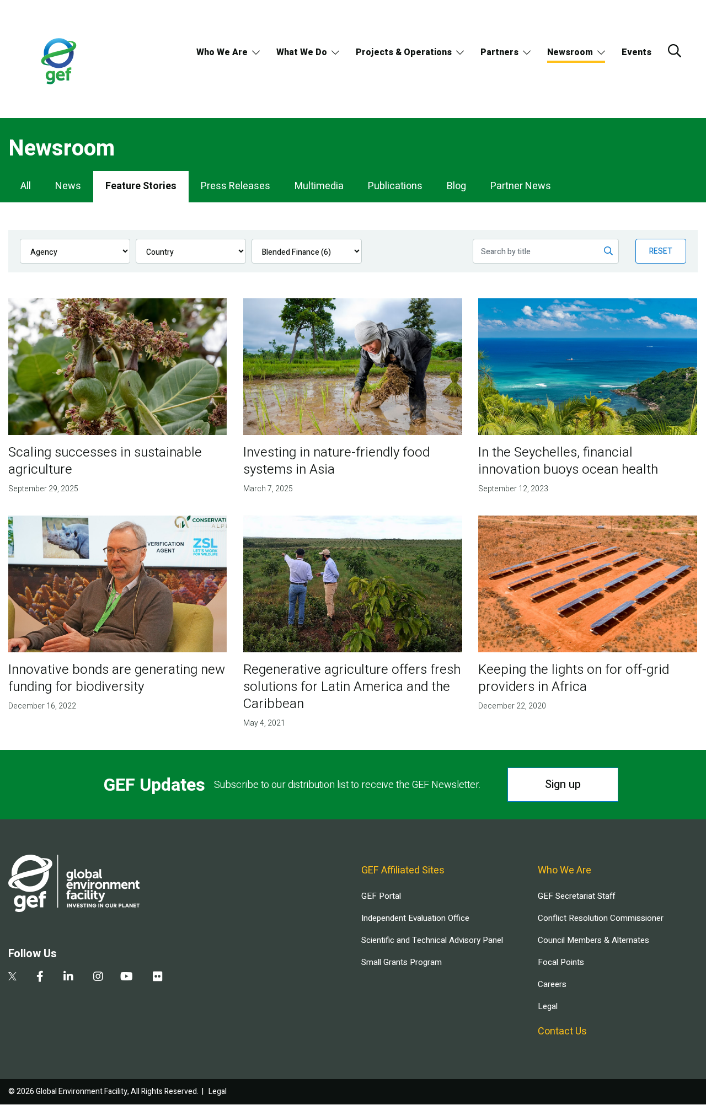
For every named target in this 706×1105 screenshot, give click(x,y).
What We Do (301, 52)
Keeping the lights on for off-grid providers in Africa (573, 678)
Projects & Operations (404, 52)
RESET (660, 251)
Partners (499, 52)
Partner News (520, 186)
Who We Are (222, 52)
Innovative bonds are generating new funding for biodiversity (116, 678)
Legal (548, 1006)
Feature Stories (140, 186)
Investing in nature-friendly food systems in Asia (336, 461)
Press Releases (235, 186)
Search (674, 50)
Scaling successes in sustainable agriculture (105, 461)
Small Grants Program (401, 962)
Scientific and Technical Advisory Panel (432, 940)
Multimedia (319, 186)
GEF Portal (381, 896)
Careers (552, 984)
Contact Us (562, 1031)
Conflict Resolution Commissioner (601, 918)
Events (636, 52)
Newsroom (570, 52)
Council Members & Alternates (593, 940)
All (25, 186)
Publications (395, 186)
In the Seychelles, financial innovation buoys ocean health (568, 461)
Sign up (563, 784)
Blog (456, 186)
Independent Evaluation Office (415, 918)
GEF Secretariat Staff (576, 896)
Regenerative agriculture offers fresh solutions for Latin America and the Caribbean (352, 687)
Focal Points (561, 962)
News (68, 186)
